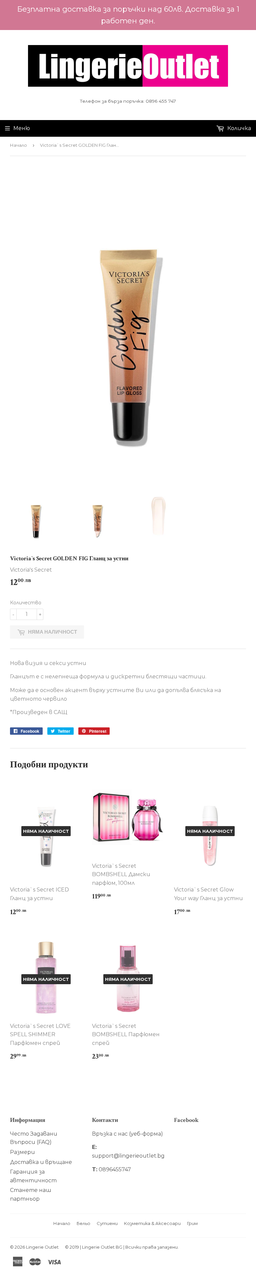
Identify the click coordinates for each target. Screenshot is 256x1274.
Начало (18, 145)
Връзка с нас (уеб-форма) (127, 1134)
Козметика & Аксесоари (152, 1223)
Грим (192, 1223)
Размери (22, 1152)
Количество (25, 603)
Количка (238, 128)
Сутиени (107, 1223)
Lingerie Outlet (42, 1247)
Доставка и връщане (41, 1162)
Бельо (83, 1223)
